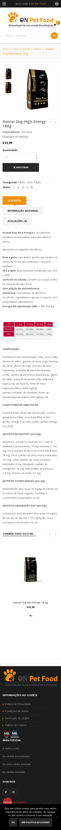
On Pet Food (38, 3)
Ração (26, 49)
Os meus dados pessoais (17, 764)
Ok (13, 822)
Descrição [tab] (14, 200)
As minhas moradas (14, 772)
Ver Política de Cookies (36, 822)
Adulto (38, 49)
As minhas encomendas (16, 756)
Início (6, 49)
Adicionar (22, 167)
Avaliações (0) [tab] (17, 221)
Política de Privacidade (18, 704)
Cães (15, 49)
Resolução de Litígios (17, 718)
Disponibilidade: (11, 132)
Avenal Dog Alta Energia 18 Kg (30, 602)
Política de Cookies (16, 725)
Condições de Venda (16, 711)
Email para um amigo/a (15, 136)
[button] (30, 615)
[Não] (56, 817)
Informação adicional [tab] (23, 210)
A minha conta (11, 748)
